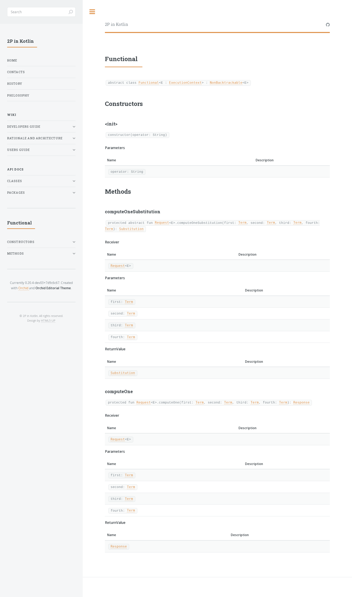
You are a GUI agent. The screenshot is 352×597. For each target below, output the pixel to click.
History (14, 84)
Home (12, 60)
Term (242, 222)
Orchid (23, 288)
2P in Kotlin (116, 24)
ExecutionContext (185, 83)
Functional (149, 83)
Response (301, 402)
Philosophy (18, 95)
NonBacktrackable (226, 83)
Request (162, 222)
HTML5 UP (48, 320)
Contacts (16, 72)
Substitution (131, 229)
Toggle (92, 12)
